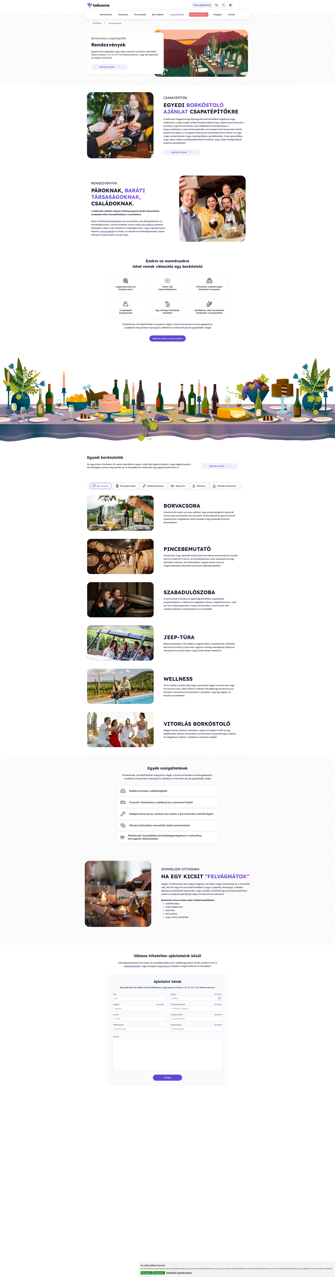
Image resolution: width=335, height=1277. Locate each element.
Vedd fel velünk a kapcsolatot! (167, 338)
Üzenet (116, 1037)
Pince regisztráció (202, 5)
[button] (216, 5)
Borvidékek (157, 14)
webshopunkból (132, 966)
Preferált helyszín (196, 1004)
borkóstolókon (114, 221)
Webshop (123, 14)
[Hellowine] (98, 5)
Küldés (167, 1077)
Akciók (231, 14)
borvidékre (147, 224)
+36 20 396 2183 (115, 54)
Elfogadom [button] (147, 1273)
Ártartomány (196, 1025)
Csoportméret (196, 1015)
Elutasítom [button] (159, 1273)
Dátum (196, 994)
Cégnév (138, 1004)
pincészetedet (107, 231)
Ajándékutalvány (198, 14)
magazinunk (163, 966)
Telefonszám (118, 1025)
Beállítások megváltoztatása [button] (179, 1273)
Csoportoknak (177, 14)
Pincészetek (140, 14)
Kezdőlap (97, 23)
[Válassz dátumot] (219, 998)
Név (115, 994)
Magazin (217, 14)
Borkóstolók (106, 14)
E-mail (116, 1015)
